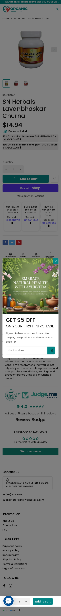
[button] (8, 601)
